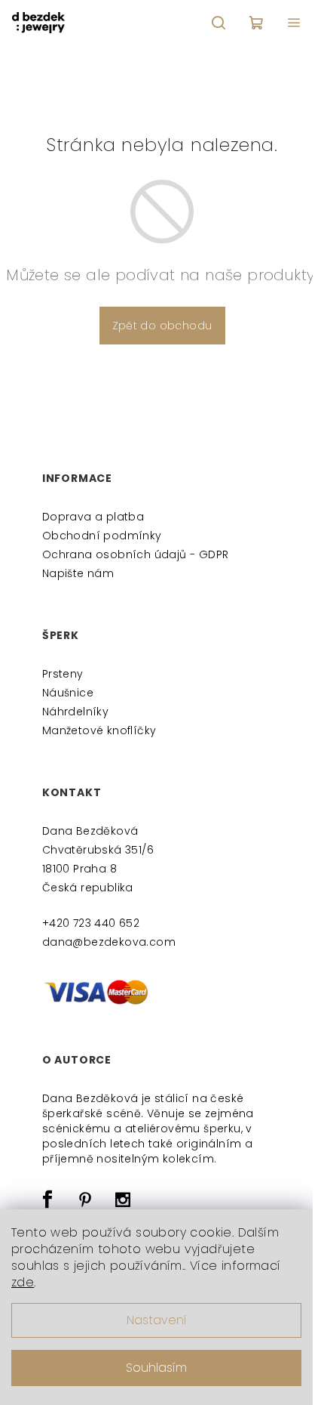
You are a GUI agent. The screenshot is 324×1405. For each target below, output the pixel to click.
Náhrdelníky (75, 711)
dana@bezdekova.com (109, 942)
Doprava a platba (93, 516)
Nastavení (157, 1320)
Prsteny (63, 673)
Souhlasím (156, 1367)
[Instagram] (123, 1199)
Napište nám (78, 573)
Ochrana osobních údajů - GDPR (135, 554)
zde (22, 1282)
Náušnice (67, 692)
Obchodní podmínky (102, 535)
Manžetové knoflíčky (99, 730)
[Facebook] (47, 1199)
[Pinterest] (85, 1199)
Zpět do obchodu (162, 325)
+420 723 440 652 (90, 923)
